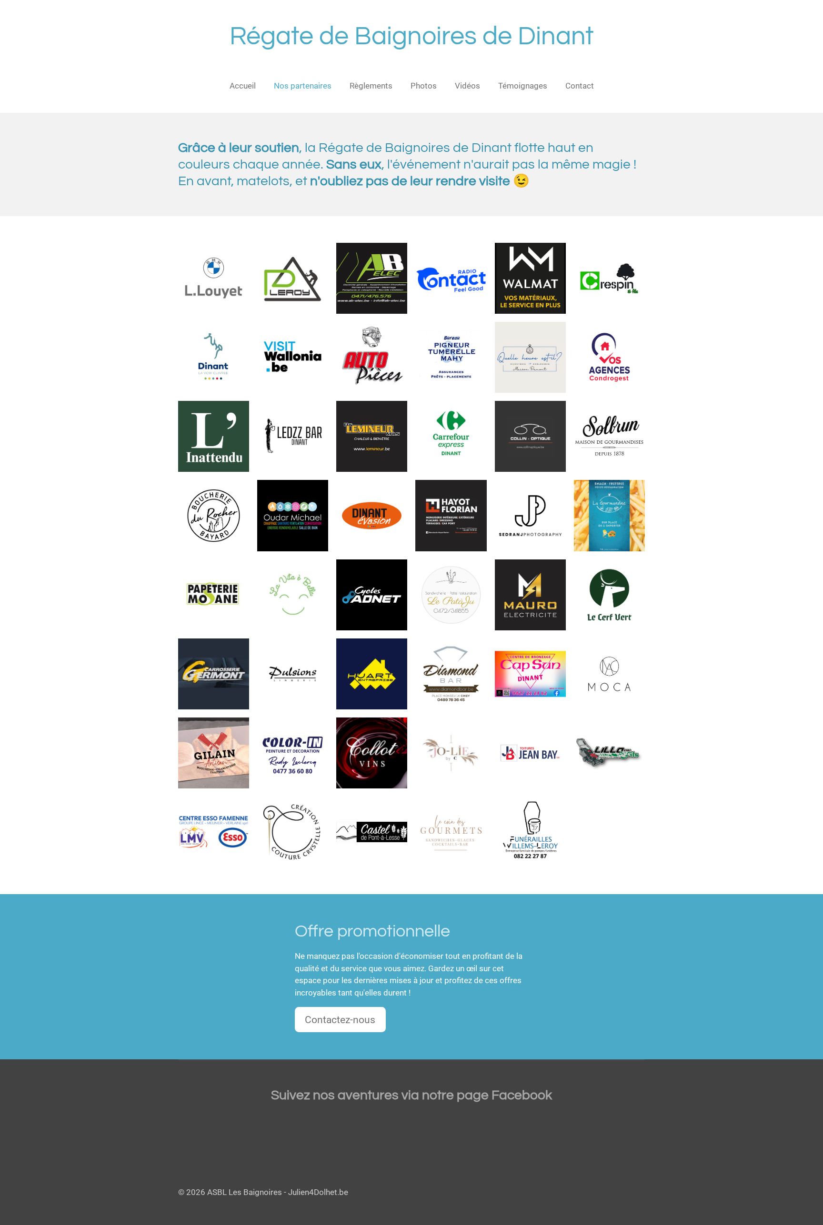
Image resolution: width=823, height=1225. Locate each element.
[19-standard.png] (530, 831)
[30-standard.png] (213, 752)
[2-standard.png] (451, 831)
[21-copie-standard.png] (372, 357)
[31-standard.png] (213, 515)
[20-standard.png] (213, 673)
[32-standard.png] (530, 752)
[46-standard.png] (292, 831)
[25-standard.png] (372, 673)
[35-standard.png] (292, 594)
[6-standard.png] (451, 515)
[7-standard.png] (451, 278)
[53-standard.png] (530, 357)
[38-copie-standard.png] (609, 436)
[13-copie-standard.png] (292, 278)
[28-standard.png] (372, 594)
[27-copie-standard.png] (372, 752)
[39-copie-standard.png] (292, 515)
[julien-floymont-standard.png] (451, 594)
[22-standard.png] (530, 594)
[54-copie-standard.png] (530, 278)
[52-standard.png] (213, 436)
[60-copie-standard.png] (451, 357)
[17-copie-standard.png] (451, 752)
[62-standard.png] (609, 357)
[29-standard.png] (372, 515)
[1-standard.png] (609, 594)
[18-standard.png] (292, 752)
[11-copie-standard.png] (213, 278)
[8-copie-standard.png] (292, 357)
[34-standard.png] (530, 436)
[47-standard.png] (292, 436)
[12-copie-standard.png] (609, 278)
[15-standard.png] (372, 831)
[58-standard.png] (451, 436)
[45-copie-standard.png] (213, 357)
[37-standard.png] (609, 673)
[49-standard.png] (609, 515)
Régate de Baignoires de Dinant (412, 36)
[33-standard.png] (292, 673)
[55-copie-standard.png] (213, 831)
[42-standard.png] (451, 673)
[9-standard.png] (530, 673)
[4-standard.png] (609, 752)
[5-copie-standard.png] (530, 515)
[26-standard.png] (213, 594)
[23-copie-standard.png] (372, 436)
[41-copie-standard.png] (372, 278)
